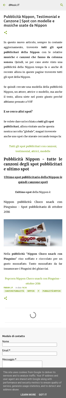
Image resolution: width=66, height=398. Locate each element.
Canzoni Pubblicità (14, 291)
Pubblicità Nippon (51, 291)
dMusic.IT (14, 5)
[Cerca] (62, 5)
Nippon (30, 291)
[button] (5, 33)
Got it (43, 394)
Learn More (28, 394)
